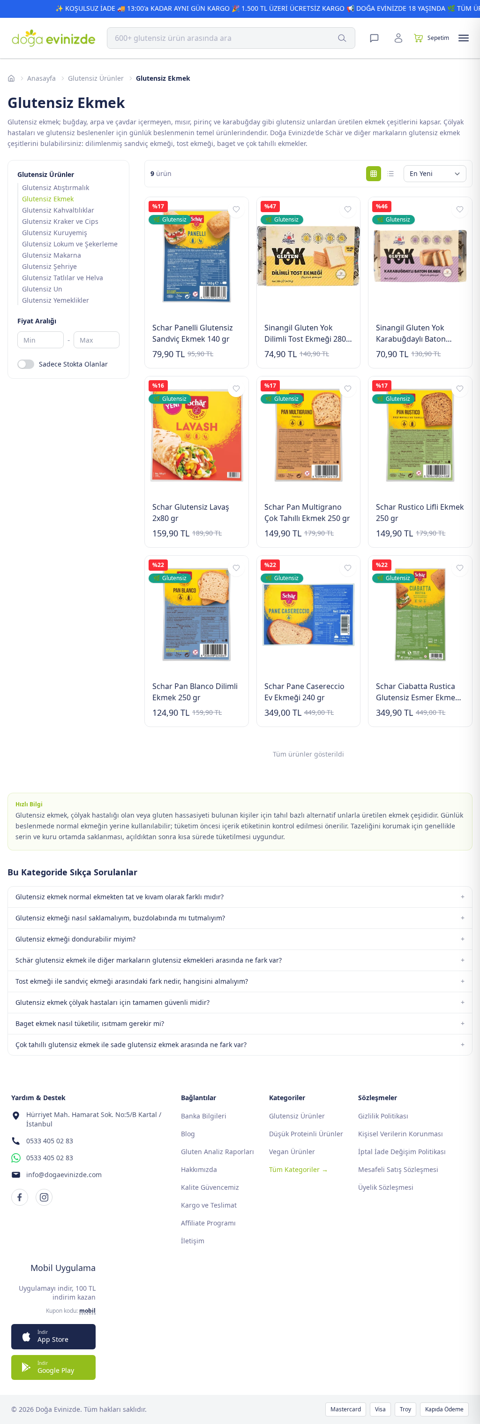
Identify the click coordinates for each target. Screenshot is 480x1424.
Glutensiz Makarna (51, 255)
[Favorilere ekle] (236, 209)
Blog (188, 1133)
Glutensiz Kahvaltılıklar (58, 210)
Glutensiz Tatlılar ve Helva (62, 277)
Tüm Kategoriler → (298, 1169)
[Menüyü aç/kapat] (463, 38)
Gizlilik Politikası (383, 1115)
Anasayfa (41, 78)
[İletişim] (374, 38)
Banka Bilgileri (203, 1115)
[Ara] (342, 38)
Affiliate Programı (208, 1222)
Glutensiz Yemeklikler (55, 300)
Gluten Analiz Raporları (217, 1151)
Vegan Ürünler (292, 1151)
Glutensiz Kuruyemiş (54, 232)
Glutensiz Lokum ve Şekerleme (70, 243)
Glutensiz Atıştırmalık (55, 187)
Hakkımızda (199, 1169)
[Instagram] (44, 1197)
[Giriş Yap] (398, 38)
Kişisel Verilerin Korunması (400, 1133)
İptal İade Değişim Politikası (402, 1151)
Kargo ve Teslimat (209, 1205)
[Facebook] (19, 1197)
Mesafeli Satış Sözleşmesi (398, 1169)
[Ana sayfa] (11, 78)
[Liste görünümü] (390, 173)
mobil (87, 1311)
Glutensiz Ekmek (48, 198)
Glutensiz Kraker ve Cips (60, 221)
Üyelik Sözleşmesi (385, 1187)
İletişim (192, 1240)
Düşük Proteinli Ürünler (306, 1133)
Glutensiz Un (42, 288)
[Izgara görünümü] (373, 173)
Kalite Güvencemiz (210, 1187)
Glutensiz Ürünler (96, 78)
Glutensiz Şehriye (49, 266)
